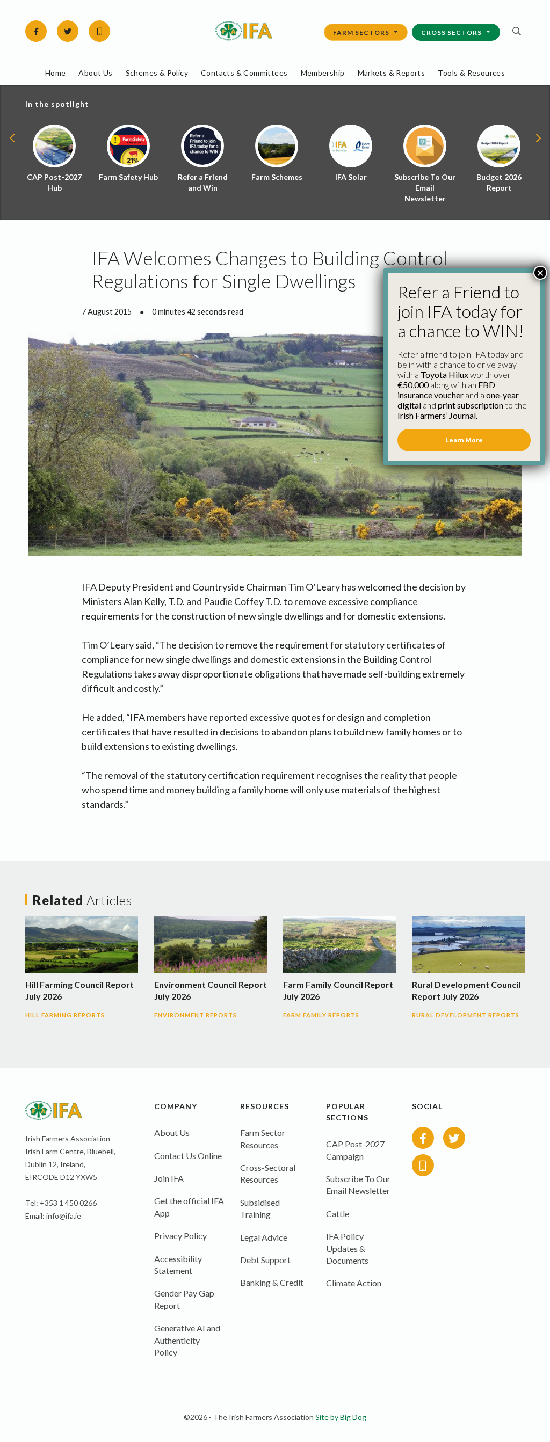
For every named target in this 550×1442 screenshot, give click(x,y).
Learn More (464, 440)
